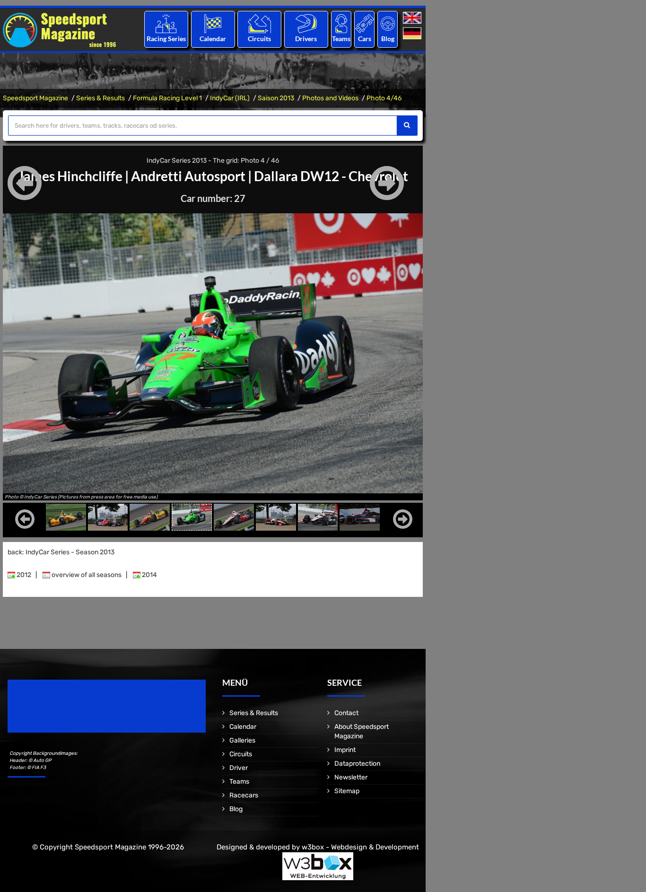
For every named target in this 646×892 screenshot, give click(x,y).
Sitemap (346, 791)
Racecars (243, 795)
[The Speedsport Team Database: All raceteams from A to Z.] (341, 23)
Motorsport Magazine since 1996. (61, 712)
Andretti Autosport (188, 176)
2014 (148, 575)
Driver (238, 768)
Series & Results (100, 98)
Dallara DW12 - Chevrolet (331, 176)
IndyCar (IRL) (230, 98)
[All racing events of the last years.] (212, 23)
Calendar (213, 39)
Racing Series (166, 39)
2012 (23, 575)
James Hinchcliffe (70, 176)
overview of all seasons (86, 575)
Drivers (306, 39)
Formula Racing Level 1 (167, 98)
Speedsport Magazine (35, 98)
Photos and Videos (330, 98)
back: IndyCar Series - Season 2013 (61, 552)
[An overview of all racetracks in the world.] (259, 23)
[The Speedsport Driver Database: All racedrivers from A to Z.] (306, 23)
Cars (364, 39)
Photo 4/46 (384, 98)
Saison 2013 (276, 98)
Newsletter (350, 777)
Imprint (345, 750)
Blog (387, 39)
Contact (346, 713)
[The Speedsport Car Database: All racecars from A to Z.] (364, 23)
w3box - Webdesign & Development (360, 847)
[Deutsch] (413, 34)
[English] (413, 18)
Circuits (259, 39)
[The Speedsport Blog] (388, 23)
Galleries (242, 740)
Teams (341, 39)
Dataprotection (357, 764)
